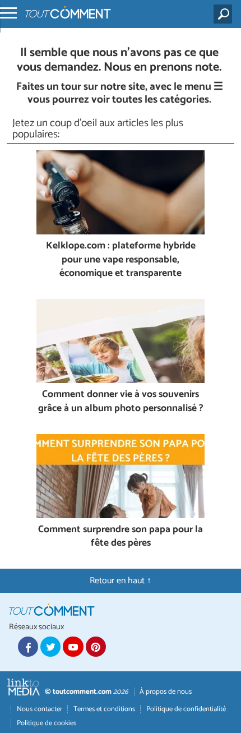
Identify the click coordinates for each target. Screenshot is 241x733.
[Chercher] (225, 14)
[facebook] (28, 647)
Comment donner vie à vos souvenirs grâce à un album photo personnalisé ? (120, 402)
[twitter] (50, 647)
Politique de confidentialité (186, 709)
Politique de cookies (46, 723)
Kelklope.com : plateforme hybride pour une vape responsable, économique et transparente (121, 260)
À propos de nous (166, 692)
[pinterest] (96, 647)
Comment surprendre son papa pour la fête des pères (120, 537)
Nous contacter (39, 709)
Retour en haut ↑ (120, 580)
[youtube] (73, 647)
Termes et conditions (104, 709)
